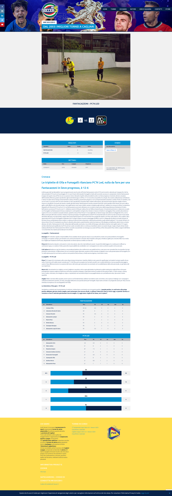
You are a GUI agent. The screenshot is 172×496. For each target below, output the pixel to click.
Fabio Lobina (49, 346)
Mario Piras (49, 319)
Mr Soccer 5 (49, 22)
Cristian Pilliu (50, 308)
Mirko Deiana (50, 322)
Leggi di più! (145, 493)
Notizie (133, 9)
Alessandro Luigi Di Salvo (53, 328)
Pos (84, 304)
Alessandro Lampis (51, 316)
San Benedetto (110, 146)
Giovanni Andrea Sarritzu (53, 351)
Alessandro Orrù (50, 343)
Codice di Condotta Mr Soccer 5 (49, 484)
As (108, 304)
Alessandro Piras (50, 363)
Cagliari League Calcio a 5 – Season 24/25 (83, 431)
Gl (102, 304)
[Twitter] (2, 20)
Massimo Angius (50, 348)
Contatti (158, 9)
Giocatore (49, 304)
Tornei (113, 9)
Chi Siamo (123, 9)
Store (168, 9)
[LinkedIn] (2, 15)
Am (115, 304)
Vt (95, 304)
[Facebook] (2, 6)
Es (123, 304)
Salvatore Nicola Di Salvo (53, 311)
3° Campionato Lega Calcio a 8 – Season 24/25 (85, 427)
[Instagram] (2, 11)
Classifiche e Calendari (78, 429)
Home (105, 9)
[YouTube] (2, 24)
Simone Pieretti (50, 313)
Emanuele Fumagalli (52, 354)
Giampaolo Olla (50, 357)
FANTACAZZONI (47, 150)
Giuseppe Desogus (51, 325)
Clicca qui (43, 471)
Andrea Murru (50, 360)
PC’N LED (45, 153)
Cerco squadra (145, 9)
